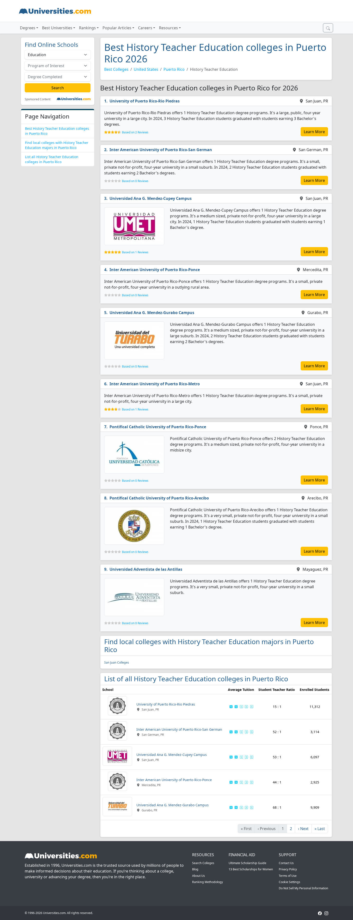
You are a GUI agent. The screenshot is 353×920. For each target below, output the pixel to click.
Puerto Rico (174, 69)
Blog (195, 869)
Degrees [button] (27, 27)
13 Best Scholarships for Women (251, 869)
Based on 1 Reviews (135, 252)
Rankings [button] (87, 27)
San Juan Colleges (116, 662)
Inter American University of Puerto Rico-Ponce (155, 269)
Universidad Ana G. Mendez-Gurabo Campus (152, 312)
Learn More (314, 131)
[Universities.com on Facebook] (320, 913)
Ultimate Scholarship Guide (247, 863)
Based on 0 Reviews (135, 181)
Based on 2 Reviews (135, 132)
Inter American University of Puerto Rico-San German (161, 149)
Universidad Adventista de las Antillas (146, 569)
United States (146, 69)
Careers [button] (145, 27)
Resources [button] (168, 27)
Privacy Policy (288, 869)
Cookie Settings (289, 882)
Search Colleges (203, 863)
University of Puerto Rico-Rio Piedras (145, 101)
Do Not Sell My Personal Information (303, 888)
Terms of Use (288, 876)
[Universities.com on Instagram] (326, 913)
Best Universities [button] (57, 27)
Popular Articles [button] (117, 27)
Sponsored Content (37, 99)
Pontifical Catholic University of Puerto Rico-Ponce (158, 426)
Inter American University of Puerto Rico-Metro (155, 383)
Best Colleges (116, 69)
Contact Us (286, 863)
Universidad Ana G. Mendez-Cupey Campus (151, 198)
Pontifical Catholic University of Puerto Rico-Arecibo (159, 498)
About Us (198, 876)
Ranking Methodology (207, 882)
